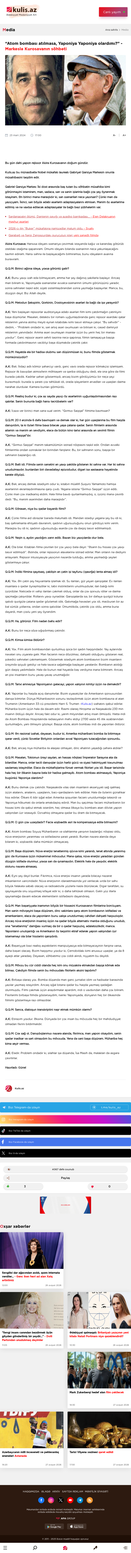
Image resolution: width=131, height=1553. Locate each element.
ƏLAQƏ (45, 1491)
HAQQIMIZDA (31, 1491)
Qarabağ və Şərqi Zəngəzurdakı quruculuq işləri (53, 235)
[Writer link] (95, 1548)
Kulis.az (86, 703)
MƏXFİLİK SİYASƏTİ (96, 1491)
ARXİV (56, 1491)
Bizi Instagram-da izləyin (21, 1119)
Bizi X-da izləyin (17, 1153)
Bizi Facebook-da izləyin (21, 1142)
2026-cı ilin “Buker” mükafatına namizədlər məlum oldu (51, 228)
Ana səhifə (111, 29)
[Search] (35, 1548)
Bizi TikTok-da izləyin (19, 1130)
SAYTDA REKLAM (72, 1491)
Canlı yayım (112, 12)
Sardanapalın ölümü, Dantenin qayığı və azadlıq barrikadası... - (62, 219)
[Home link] (65, 1548)
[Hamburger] (5, 1548)
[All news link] (125, 1548)
